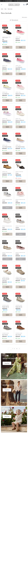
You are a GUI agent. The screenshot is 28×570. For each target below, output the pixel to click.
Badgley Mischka (19, 171)
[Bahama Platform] (20, 85)
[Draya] (20, 164)
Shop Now (7, 363)
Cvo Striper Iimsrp (6, 146)
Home (2, 8)
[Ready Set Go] (7, 298)
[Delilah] (20, 218)
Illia (3, 39)
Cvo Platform (19, 67)
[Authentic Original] (7, 164)
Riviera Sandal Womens (5, 279)
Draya (17, 173)
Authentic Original (6, 173)
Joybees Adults (5, 277)
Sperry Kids (18, 37)
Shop (5, 8)
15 (16, 348)
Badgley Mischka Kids (7, 199)
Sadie (3, 201)
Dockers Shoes (5, 305)
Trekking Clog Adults (21, 279)
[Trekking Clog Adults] (20, 270)
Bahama (18, 38)
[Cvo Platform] (20, 58)
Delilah (17, 227)
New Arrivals (10, 8)
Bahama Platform (20, 93)
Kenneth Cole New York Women (6, 37)
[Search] (24, 4)
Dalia (17, 201)
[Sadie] (7, 192)
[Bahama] (20, 29)
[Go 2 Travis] (7, 326)
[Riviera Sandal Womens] (7, 270)
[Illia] (7, 29)
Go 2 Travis (5, 334)
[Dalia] (20, 192)
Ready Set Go (5, 307)
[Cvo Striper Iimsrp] (7, 138)
